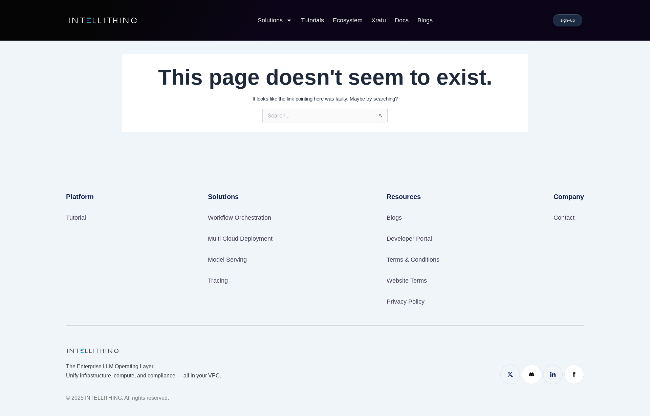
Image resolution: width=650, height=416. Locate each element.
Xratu (378, 20)
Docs (402, 20)
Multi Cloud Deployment (240, 238)
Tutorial (76, 217)
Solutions (270, 20)
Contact (564, 217)
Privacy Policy (406, 301)
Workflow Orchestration (239, 217)
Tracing (218, 280)
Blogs (425, 20)
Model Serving (227, 259)
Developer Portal (409, 238)
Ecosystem (348, 20)
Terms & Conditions (413, 259)
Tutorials (312, 20)
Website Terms (407, 280)
